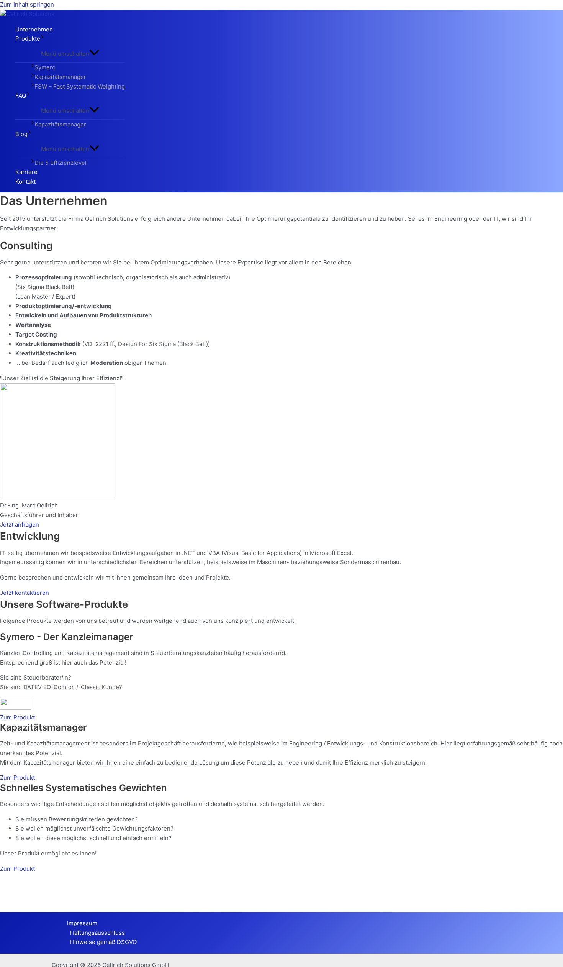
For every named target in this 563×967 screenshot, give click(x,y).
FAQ (20, 95)
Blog (21, 134)
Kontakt (25, 181)
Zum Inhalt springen (27, 4)
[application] (42, 39)
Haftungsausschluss (97, 932)
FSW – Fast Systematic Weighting (79, 86)
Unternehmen (34, 29)
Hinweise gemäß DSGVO (103, 942)
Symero (45, 67)
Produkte (27, 38)
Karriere (26, 172)
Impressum (82, 923)
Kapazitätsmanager (60, 76)
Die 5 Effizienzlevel (60, 162)
